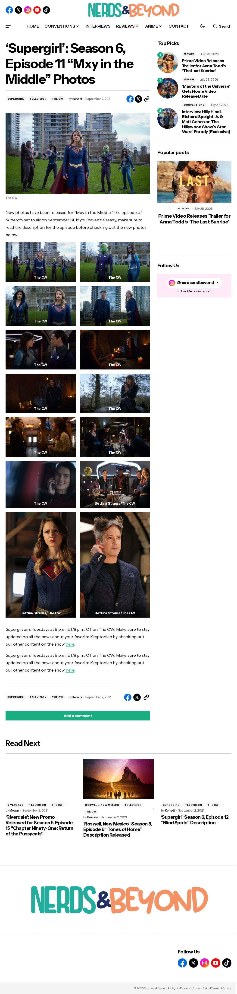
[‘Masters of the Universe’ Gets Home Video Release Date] (167, 88)
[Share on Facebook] (130, 99)
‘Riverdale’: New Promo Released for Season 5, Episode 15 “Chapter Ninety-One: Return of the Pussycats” (39, 825)
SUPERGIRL (15, 98)
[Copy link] (147, 99)
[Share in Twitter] (138, 99)
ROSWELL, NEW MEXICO (102, 804)
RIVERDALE (15, 804)
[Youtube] (37, 10)
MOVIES (189, 54)
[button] (8, 26)
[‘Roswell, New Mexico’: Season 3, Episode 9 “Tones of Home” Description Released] (118, 779)
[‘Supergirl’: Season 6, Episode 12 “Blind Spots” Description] (196, 779)
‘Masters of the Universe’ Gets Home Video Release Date (206, 91)
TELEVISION (37, 98)
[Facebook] (9, 10)
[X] (18, 10)
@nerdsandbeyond (195, 282)
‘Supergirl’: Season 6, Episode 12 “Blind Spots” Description (194, 819)
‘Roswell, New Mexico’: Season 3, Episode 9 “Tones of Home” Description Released (117, 829)
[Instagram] (27, 10)
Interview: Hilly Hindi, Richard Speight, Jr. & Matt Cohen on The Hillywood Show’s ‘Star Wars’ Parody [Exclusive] (206, 121)
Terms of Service (221, 988)
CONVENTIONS (194, 104)
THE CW (57, 98)
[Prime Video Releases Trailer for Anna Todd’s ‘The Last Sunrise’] (167, 62)
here (70, 644)
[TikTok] (46, 10)
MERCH (189, 79)
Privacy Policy (201, 988)
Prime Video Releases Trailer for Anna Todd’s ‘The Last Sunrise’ (204, 65)
